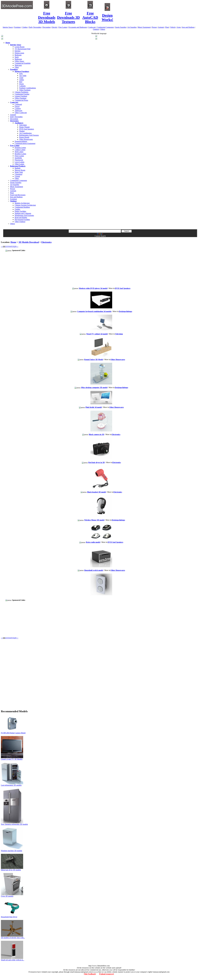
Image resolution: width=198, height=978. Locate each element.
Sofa (21, 73)
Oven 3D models (7, 896)
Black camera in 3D (96, 434)
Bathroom (18, 59)
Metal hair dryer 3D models (11, 870)
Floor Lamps (19, 156)
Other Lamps (19, 164)
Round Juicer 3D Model (93, 359)
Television (23, 125)
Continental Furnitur (22, 94)
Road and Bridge (21, 217)
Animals (161, 27)
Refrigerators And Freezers (29, 135)
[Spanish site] (96, 36)
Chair (21, 78)
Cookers (18, 108)
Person (154, 27)
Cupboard (18, 104)
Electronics (46, 242)
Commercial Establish (22, 63)
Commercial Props (21, 100)
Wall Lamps (19, 152)
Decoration (47, 27)
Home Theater (24, 127)
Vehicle (173, 27)
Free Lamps (63, 27)
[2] (6, 246)
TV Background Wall (22, 49)
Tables (21, 80)
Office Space (19, 61)
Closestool (18, 174)
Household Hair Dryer (9, 917)
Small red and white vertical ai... (12, 960)
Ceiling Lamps (20, 150)
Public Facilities (20, 211)
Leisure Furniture (21, 96)
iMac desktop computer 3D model (94, 387)
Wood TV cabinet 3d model (97, 334)
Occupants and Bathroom (77, 27)
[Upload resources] (106, 974)
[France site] (2, 39)
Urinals (17, 176)
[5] (12, 246)
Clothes (25, 27)
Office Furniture (20, 98)
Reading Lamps (20, 154)
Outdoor (96, 29)
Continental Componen (105, 27)
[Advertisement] (99, 238)
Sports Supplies (120, 27)
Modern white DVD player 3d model (93, 288)
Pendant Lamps (20, 148)
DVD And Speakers (26, 129)
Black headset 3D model (96, 492)
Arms (179, 27)
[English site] (2, 36)
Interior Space (8, 27)
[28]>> (15, 246)
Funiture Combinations (27, 88)
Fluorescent (19, 160)
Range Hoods (24, 137)
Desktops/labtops (21, 141)
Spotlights (18, 158)
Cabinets (22, 86)
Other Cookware (21, 113)
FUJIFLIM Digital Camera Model (13, 733)
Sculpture (13, 199)
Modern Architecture (22, 203)
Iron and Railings (188, 27)
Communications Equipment (25, 143)
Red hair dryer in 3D (96, 462)
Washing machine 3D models (11, 851)
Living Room (19, 47)
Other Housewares (26, 139)
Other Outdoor (20, 222)
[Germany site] (96, 39)
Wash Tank (19, 172)
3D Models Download (29, 242)
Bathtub (17, 168)
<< (2, 246)
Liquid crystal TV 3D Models (11, 759)
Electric (54, 27)
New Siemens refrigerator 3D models (14, 824)
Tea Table (22, 76)
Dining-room (19, 53)
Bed (20, 82)
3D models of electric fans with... (13, 938)
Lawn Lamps (19, 162)
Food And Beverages (17, 195)
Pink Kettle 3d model (93, 407)
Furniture (17, 27)
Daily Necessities (35, 27)
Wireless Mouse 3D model (94, 520)
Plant (167, 27)
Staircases (18, 65)
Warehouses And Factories (24, 215)
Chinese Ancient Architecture (25, 205)
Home (13, 242)
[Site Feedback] (90, 974)
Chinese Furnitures (21, 92)
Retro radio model (93, 542)
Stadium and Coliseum (23, 213)
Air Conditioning (25, 133)
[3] (8, 246)
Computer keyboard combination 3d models (94, 311)
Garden (17, 209)
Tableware (18, 111)
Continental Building (22, 207)
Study (17, 57)
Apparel (13, 115)
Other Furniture (24, 90)
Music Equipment (144, 27)
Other (17, 67)
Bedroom (18, 55)
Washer (22, 131)
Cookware (92, 27)
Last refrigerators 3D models (11, 785)
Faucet (17, 106)
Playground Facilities (22, 220)
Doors (21, 84)
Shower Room (20, 170)
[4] (10, 246)
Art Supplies (131, 27)
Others (102, 29)
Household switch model (93, 570)
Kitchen (17, 51)
